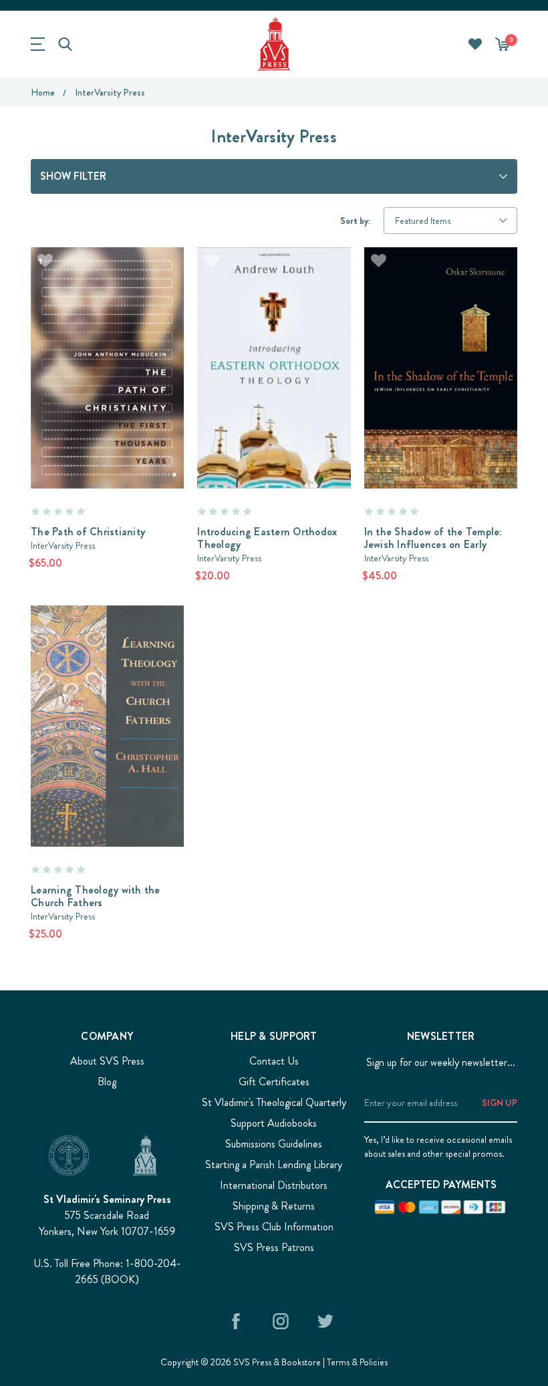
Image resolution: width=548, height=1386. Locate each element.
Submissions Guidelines (273, 1143)
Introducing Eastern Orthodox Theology (267, 538)
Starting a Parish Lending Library (273, 1164)
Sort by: (355, 220)
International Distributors (273, 1185)
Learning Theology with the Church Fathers (95, 896)
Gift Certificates (274, 1081)
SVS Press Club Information (274, 1226)
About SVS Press (107, 1061)
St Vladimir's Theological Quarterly (274, 1102)
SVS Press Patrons (274, 1247)
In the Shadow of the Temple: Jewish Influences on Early (433, 538)
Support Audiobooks (274, 1123)
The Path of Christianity (88, 531)
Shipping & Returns (274, 1206)
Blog (107, 1081)
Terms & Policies (357, 1362)
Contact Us (274, 1061)
